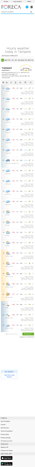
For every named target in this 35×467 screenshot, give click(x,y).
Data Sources (5, 428)
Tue (2, 60)
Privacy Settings (5, 437)
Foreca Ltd (5, 441)
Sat (16, 60)
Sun (19, 60)
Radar (29, 1)
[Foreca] (11, 8)
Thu (9, 60)
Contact (3, 424)
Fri (13, 60)
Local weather (17, 1)
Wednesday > (28, 334)
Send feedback (5, 421)
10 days (6, 1)
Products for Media (6, 450)
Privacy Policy (5, 434)
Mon (22, 60)
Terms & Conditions (7, 431)
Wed (6, 60)
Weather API (4, 447)
